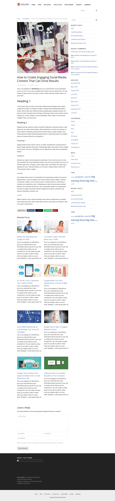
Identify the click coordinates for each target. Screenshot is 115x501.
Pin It (55, 210)
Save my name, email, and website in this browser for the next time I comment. (41, 443)
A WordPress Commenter (78, 51)
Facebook (31, 210)
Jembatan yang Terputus (78, 39)
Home (33, 4)
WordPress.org (75, 167)
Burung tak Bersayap (77, 35)
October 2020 (75, 90)
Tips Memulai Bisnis (76, 32)
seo (84, 177)
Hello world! (91, 51)
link (82, 177)
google (77, 177)
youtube (72, 184)
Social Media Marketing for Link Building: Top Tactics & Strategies (28, 329)
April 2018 (74, 98)
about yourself (21, 91)
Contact (79, 4)
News (72, 128)
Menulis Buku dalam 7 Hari (78, 43)
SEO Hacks (47, 4)
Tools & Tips (58, 4)
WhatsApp (48, 210)
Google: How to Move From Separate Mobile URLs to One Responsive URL (28, 375)
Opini (39, 4)
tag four (88, 177)
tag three (80, 180)
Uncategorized (75, 147)
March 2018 (74, 101)
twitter (96, 181)
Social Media (69, 4)
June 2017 (74, 113)
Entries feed (74, 159)
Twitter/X (39, 210)
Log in (72, 156)
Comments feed (75, 163)
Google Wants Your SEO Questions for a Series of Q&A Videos (55, 283)
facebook (73, 177)
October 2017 (75, 105)
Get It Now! (27, 483)
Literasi (73, 125)
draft (72, 28)
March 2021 (74, 87)
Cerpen (73, 121)
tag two (90, 180)
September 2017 (76, 109)
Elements (87, 4)
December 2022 (75, 83)
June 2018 (74, 94)
